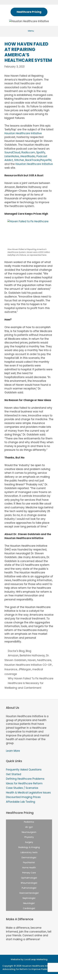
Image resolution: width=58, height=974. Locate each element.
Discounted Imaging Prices (23, 797)
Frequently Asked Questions (23, 769)
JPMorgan (24, 669)
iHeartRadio (27, 156)
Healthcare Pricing (29, 12)
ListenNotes (11, 156)
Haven (32, 660)
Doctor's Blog (16, 651)
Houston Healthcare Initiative (23, 133)
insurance (10, 669)
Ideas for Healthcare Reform (24, 783)
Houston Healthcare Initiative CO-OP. (28, 665)
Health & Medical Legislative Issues (28, 792)
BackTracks (32, 160)
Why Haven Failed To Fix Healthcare (30, 678)
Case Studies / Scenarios (22, 788)
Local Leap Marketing (35, 959)
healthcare (44, 660)
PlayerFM (45, 160)
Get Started (13, 774)
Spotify (40, 152)
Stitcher (19, 160)
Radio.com (28, 152)
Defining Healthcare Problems (25, 779)
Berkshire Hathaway (32, 655)
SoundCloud (12, 152)
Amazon (13, 655)
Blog (28, 651)
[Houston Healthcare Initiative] (29, 21)
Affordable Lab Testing (20, 802)
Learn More (13, 751)
